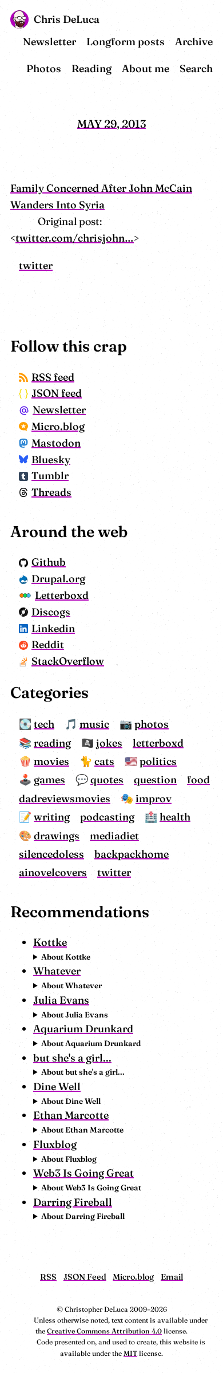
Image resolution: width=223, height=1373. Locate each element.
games (49, 779)
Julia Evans (61, 1000)
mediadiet (114, 835)
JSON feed (56, 393)
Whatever (57, 970)
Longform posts (125, 41)
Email (172, 1277)
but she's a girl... (72, 1057)
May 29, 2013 (111, 123)
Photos (43, 68)
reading (52, 742)
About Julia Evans (74, 1014)
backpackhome (131, 854)
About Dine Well (71, 1101)
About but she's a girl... (83, 1071)
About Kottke (65, 956)
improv (154, 798)
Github (48, 562)
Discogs (50, 611)
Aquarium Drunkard (83, 1028)
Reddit (47, 644)
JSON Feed (84, 1277)
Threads (51, 492)
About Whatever (71, 985)
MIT (130, 1353)
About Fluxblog (69, 1158)
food (198, 779)
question (155, 779)
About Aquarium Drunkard (91, 1043)
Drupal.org (58, 578)
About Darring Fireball (83, 1216)
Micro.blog (58, 426)
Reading (91, 68)
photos (151, 724)
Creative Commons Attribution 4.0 (104, 1331)
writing (52, 816)
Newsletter (49, 41)
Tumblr (50, 475)
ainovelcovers (53, 872)
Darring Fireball (72, 1202)
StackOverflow (67, 661)
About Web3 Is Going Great (91, 1187)
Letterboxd (62, 595)
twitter (36, 265)
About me (145, 68)
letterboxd (158, 742)
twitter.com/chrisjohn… (74, 237)
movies (51, 761)
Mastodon (56, 442)
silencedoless (51, 854)
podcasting (107, 816)
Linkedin (53, 628)
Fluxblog (55, 1144)
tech (44, 724)
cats (104, 761)
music (94, 724)
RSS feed (52, 377)
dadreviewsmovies (64, 798)
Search (196, 68)
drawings (56, 835)
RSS (48, 1277)
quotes (107, 779)
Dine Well (57, 1086)
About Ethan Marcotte (82, 1129)
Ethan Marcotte (71, 1115)
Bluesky (50, 459)
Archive (194, 41)
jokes (109, 742)
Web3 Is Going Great (83, 1172)
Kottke (50, 942)
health (175, 816)
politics (158, 761)
